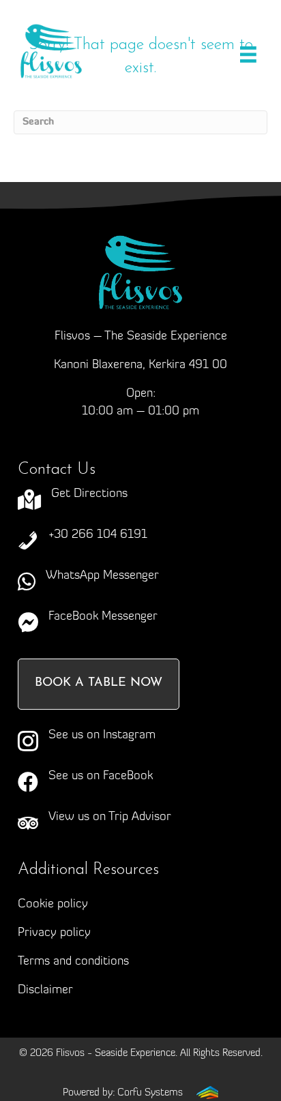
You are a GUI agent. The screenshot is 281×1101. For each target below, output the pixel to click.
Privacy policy (54, 933)
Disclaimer (45, 990)
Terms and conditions (73, 962)
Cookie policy (53, 905)
